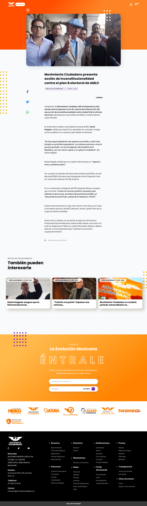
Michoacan (20, 4)
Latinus (99, 97)
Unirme (86, 389)
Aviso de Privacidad (73, 503)
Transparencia (125, 466)
